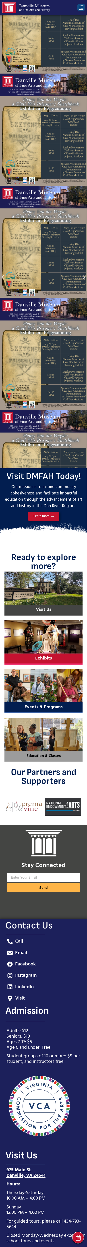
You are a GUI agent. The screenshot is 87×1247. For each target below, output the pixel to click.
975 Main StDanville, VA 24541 (26, 1172)
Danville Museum (34, 6)
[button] (81, 7)
